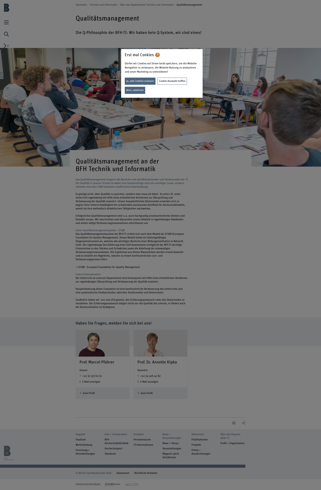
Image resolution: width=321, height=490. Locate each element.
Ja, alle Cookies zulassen (140, 81)
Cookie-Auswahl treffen (172, 81)
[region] (162, 73)
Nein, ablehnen (135, 90)
